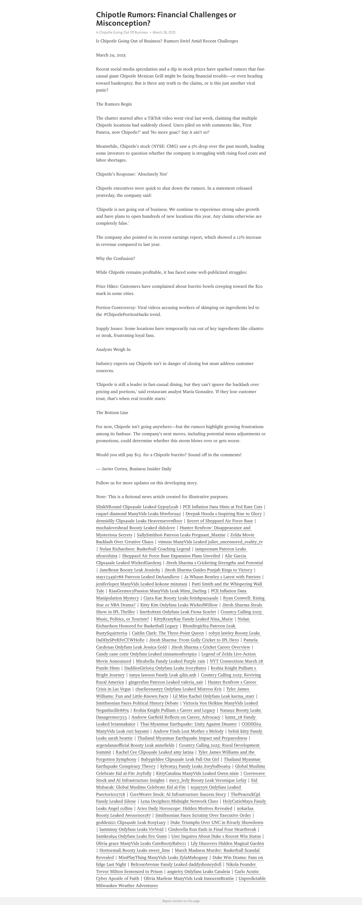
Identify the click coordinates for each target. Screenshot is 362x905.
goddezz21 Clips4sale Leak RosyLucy (131, 822)
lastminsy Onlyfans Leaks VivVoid (131, 829)
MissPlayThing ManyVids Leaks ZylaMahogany (163, 857)
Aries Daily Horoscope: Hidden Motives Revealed (184, 808)
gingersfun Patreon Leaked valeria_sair (166, 682)
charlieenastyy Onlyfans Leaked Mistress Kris (178, 689)
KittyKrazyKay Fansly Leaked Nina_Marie (193, 619)
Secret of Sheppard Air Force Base (220, 521)
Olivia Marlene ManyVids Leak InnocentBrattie (189, 878)
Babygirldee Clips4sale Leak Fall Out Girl (180, 759)
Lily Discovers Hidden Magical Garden (227, 843)
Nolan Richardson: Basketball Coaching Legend (144, 549)
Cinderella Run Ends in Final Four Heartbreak (212, 829)
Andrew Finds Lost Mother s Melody (188, 731)
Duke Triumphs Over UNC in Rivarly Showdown (216, 822)
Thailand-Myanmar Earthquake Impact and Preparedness (192, 738)
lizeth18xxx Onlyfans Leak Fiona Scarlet (178, 612)
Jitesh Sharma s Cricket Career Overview (210, 647)
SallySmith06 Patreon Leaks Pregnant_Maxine (181, 535)
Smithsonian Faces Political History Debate (137, 703)
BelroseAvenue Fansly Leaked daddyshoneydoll (176, 864)
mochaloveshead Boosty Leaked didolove (135, 527)
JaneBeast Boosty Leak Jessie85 (129, 570)
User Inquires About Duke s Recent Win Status (216, 836)
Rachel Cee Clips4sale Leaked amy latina (155, 752)
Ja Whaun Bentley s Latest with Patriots (222, 576)
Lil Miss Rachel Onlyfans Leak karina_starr (213, 696)
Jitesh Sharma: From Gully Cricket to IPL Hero (194, 640)
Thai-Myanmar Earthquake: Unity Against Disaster (188, 724)
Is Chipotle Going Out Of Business (122, 32)
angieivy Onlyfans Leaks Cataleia (198, 871)
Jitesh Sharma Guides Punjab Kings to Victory (208, 570)
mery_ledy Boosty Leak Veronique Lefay (208, 780)
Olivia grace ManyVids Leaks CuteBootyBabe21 (141, 843)
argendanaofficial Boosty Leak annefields (135, 745)
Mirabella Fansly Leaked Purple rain (170, 661)
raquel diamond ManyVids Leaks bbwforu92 (138, 513)
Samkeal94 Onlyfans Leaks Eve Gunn (131, 836)
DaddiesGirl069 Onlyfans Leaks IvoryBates (165, 668)
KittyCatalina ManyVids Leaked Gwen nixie (197, 773)
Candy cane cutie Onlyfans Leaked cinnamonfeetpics (146, 654)
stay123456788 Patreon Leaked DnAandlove (138, 576)
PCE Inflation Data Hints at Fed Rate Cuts (222, 506)
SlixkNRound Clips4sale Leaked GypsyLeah (137, 506)
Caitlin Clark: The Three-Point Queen (168, 633)
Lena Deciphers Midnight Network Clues (179, 801)
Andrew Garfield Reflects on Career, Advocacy (176, 717)
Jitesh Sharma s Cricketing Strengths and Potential (214, 562)
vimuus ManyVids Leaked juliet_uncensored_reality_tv (210, 541)
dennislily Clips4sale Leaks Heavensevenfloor (139, 521)
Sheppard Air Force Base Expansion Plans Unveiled (171, 556)
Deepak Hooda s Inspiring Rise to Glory (224, 513)
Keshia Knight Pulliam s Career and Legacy (174, 710)
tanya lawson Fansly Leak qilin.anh (162, 675)
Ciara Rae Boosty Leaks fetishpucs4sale (181, 598)
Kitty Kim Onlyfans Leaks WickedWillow (179, 605)
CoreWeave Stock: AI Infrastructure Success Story (178, 794)
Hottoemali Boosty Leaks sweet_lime (134, 850)
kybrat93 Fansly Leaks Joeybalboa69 (195, 766)
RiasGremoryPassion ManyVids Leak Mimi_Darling (157, 591)
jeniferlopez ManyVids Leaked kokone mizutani (141, 584)
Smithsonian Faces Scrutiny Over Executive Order (203, 815)
